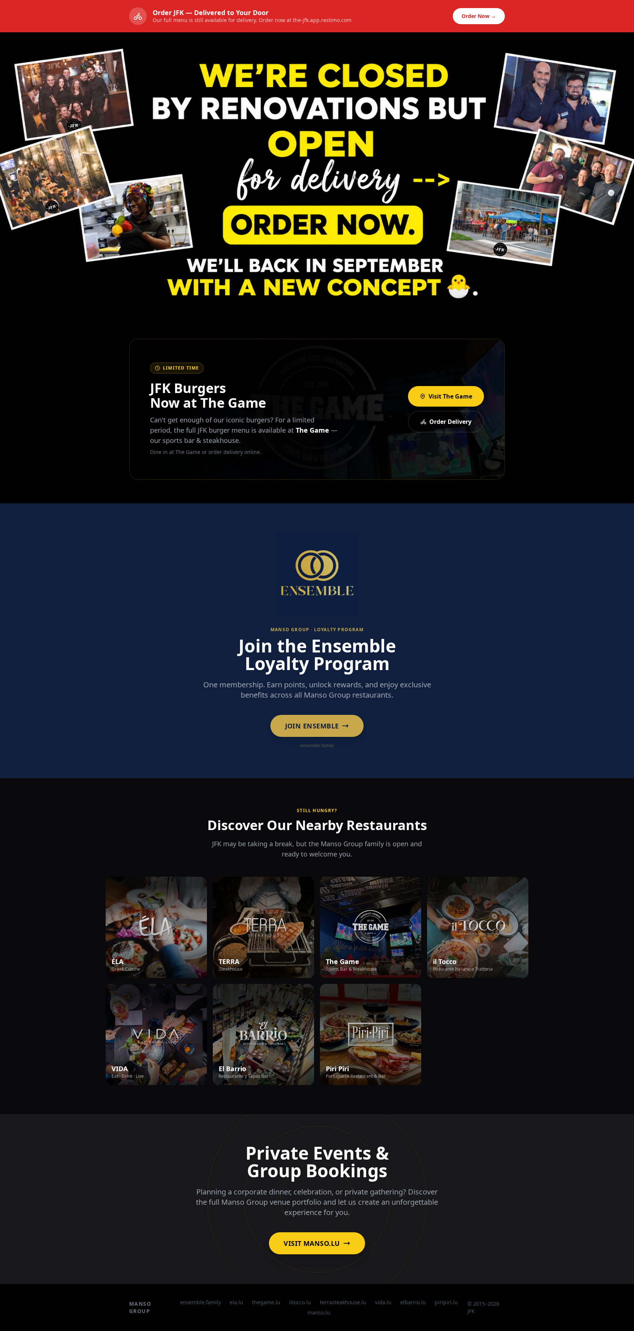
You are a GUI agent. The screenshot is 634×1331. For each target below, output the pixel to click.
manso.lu (318, 1312)
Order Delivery (450, 422)
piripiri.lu (446, 1302)
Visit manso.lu (312, 1243)
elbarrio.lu (413, 1302)
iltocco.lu (300, 1302)
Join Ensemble (312, 725)
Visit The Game (450, 396)
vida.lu (383, 1302)
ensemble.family (200, 1302)
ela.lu (236, 1302)
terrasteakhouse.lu (343, 1302)
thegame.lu (266, 1302)
